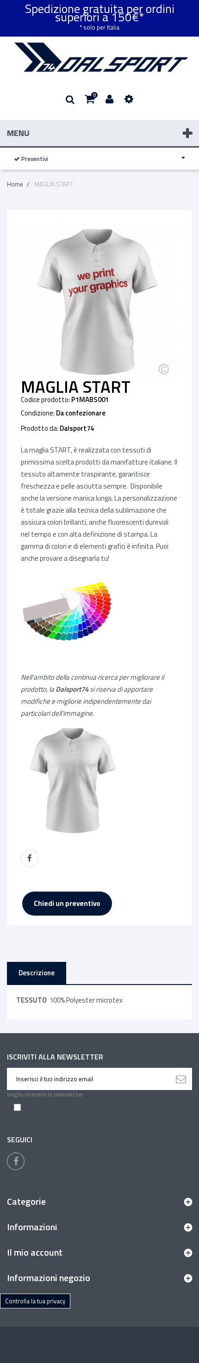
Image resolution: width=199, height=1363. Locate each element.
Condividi (29, 858)
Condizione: (38, 413)
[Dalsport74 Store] (99, 57)
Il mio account (34, 1252)
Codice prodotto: (45, 400)
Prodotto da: (39, 428)
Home (15, 184)
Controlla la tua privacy (35, 1301)
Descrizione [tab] (37, 972)
